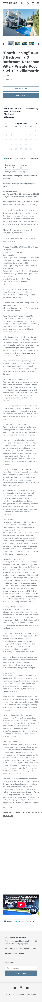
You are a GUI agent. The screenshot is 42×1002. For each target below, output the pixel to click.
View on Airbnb (9, 812)
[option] (10, 44)
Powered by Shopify (28, 994)
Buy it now (21, 95)
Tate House (10, 3)
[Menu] (37, 3)
